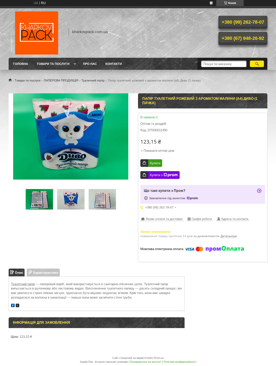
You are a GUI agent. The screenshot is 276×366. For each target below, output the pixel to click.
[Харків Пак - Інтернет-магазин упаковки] (37, 32)
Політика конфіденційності (179, 361)
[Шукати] (257, 64)
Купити (155, 163)
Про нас (90, 64)
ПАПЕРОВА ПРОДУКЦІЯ (61, 80)
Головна (20, 64)
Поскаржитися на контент (146, 361)
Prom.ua (159, 358)
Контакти (113, 64)
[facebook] (13, 306)
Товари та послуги (53, 64)
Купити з (156, 175)
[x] (17, 306)
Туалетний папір (93, 80)
